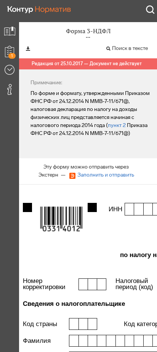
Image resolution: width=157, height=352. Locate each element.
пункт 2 (117, 125)
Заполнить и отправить (105, 175)
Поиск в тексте (130, 48)
